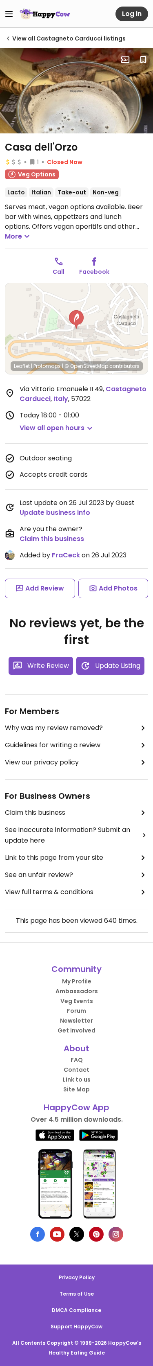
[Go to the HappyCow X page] (76, 1234)
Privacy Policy (77, 1277)
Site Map (76, 1089)
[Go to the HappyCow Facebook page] (37, 1234)
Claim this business (52, 538)
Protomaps (47, 366)
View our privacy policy (42, 762)
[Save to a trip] (125, 59)
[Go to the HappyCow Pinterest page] (96, 1234)
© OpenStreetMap (86, 366)
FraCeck (66, 555)
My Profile (76, 981)
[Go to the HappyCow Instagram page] (116, 1234)
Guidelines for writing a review (52, 745)
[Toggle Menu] (9, 14)
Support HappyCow (76, 1326)
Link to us (77, 1079)
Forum (76, 1011)
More (13, 236)
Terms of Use (77, 1293)
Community (76, 969)
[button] (76, 319)
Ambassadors (76, 991)
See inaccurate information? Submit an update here (67, 835)
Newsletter (76, 1021)
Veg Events (76, 1001)
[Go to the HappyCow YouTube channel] (57, 1234)
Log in (132, 13)
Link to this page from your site (54, 857)
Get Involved (76, 1030)
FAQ (77, 1060)
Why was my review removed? (54, 728)
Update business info (55, 512)
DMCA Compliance (76, 1310)
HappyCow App (76, 1107)
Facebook (94, 272)
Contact (76, 1070)
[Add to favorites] (143, 59)
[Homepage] (45, 14)
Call (58, 272)
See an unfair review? (39, 874)
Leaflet (22, 366)
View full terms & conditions (49, 892)
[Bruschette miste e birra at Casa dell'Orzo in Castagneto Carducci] (76, 90)
